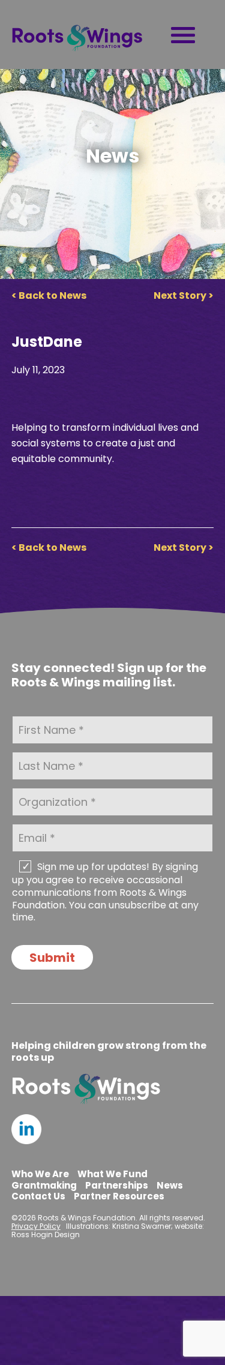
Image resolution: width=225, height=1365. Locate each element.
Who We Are (40, 1174)
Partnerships (116, 1185)
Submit (52, 957)
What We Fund (112, 1174)
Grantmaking (44, 1185)
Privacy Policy (36, 1226)
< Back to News (48, 295)
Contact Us (38, 1196)
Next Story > (184, 295)
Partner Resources (119, 1196)
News (170, 1185)
